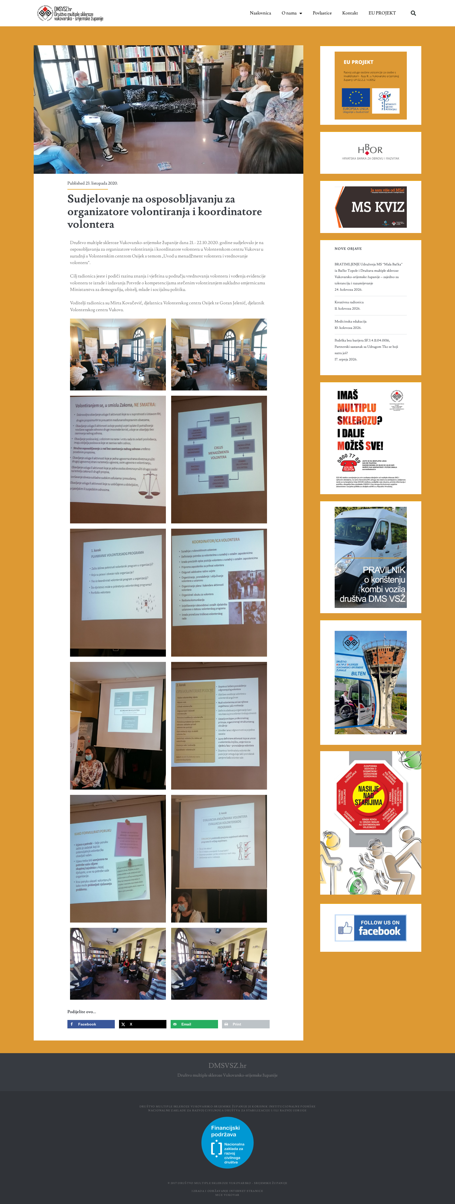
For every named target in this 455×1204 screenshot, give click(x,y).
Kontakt (350, 13)
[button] (413, 13)
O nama (289, 13)
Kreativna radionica (349, 302)
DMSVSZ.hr (227, 1065)
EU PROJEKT (382, 13)
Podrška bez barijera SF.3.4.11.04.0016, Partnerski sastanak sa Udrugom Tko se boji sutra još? (366, 346)
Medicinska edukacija (351, 321)
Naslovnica (260, 13)
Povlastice (322, 13)
